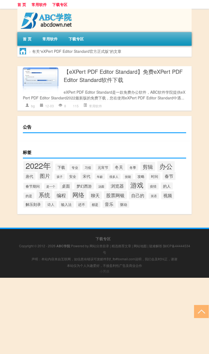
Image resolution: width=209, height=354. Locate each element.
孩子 (60, 177)
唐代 (29, 176)
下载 (61, 167)
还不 (81, 204)
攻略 (141, 176)
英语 (154, 196)
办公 (166, 166)
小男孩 (104, 271)
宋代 (86, 176)
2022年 (38, 165)
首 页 (21, 4)
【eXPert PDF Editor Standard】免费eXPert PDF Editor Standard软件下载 (123, 76)
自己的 (137, 195)
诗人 (50, 204)
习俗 (88, 167)
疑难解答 (155, 245)
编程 (61, 195)
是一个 (50, 186)
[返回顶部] (200, 311)
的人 (167, 186)
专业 (75, 167)
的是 (29, 195)
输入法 (66, 204)
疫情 (153, 186)
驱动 (123, 204)
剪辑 (148, 166)
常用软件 (39, 4)
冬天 (119, 167)
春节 (169, 176)
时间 (154, 176)
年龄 (100, 176)
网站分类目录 (99, 245)
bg (33, 105)
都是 (95, 204)
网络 (78, 194)
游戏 (136, 185)
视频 (167, 195)
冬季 (133, 167)
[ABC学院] (46, 10)
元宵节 (103, 167)
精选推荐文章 (121, 245)
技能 (128, 177)
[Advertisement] (104, 316)
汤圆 (101, 186)
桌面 (66, 186)
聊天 (95, 195)
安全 (72, 176)
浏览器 (117, 185)
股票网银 (115, 195)
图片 (45, 175)
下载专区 (59, 4)
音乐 (109, 204)
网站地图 (140, 245)
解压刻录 (33, 204)
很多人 (113, 176)
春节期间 (33, 186)
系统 (44, 195)
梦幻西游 (84, 186)
